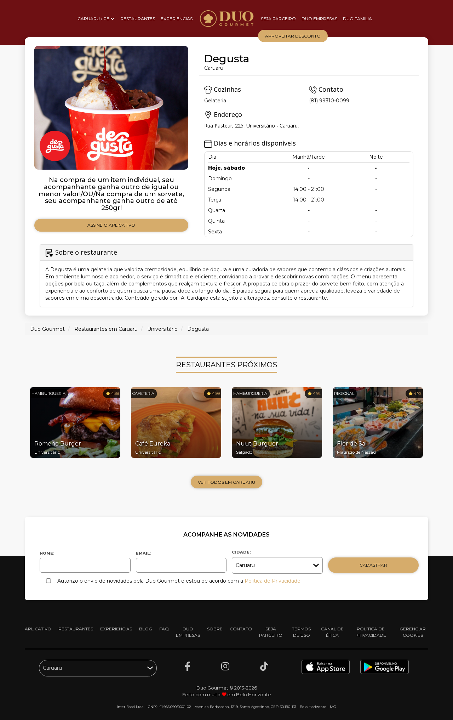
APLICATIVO (38, 628)
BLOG (145, 628)
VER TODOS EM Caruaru (226, 482)
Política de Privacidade (272, 581)
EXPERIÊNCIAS (177, 18)
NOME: (47, 553)
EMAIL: (143, 553)
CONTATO (241, 628)
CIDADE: (241, 552)
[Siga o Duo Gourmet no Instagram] (225, 666)
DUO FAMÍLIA (357, 18)
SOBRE (215, 628)
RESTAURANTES (137, 18)
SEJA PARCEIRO (278, 18)
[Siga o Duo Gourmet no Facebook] (187, 666)
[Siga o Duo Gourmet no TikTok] (264, 666)
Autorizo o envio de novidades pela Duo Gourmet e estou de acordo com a (178, 581)
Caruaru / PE (94, 18)
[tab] (226, 275)
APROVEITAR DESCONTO (293, 36)
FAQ (164, 628)
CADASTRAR (373, 565)
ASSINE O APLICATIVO (111, 225)
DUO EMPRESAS (319, 18)
